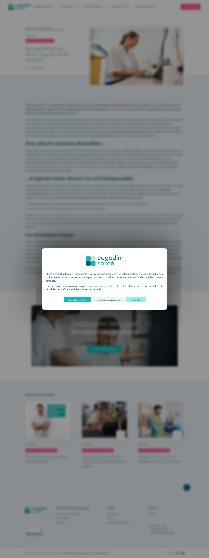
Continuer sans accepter (109, 299)
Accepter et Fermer (77, 299)
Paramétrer (136, 299)
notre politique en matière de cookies (108, 285)
